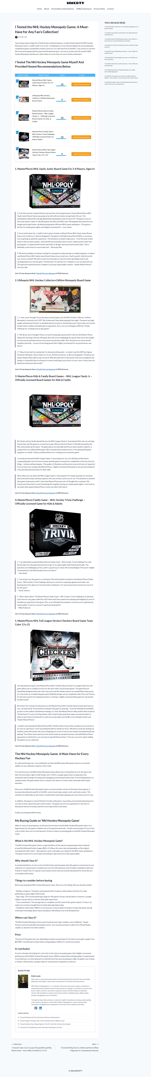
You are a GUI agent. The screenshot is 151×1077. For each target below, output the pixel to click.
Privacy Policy (99, 9)
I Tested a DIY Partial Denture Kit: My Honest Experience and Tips (40, 1027)
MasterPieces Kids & (28, 376)
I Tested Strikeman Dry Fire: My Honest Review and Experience (39, 1017)
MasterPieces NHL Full (30, 620)
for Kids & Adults (52, 503)
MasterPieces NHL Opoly (31, 168)
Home (39, 9)
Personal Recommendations (62, 9)
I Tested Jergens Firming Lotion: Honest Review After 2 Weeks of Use (41, 1021)
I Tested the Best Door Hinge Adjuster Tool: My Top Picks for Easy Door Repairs (45, 1024)
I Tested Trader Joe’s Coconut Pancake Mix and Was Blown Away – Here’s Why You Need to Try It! (32, 1047)
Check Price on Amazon (81, 84)
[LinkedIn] (40, 1008)
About (46, 9)
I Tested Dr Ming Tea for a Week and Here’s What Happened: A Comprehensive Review (79, 1047)
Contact (110, 9)
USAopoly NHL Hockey (30, 280)
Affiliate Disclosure (84, 9)
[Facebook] (36, 1008)
